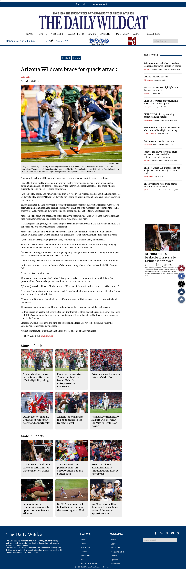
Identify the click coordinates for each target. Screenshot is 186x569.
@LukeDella (47, 335)
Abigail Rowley (148, 120)
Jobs (83, 559)
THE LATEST (151, 55)
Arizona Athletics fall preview (159, 141)
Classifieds (153, 34)
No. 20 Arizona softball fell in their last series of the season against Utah (71, 507)
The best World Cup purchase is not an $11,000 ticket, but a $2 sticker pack (162, 170)
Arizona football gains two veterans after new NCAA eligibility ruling (162, 129)
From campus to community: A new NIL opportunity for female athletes (36, 509)
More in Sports (32, 436)
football (66, 58)
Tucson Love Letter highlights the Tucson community (161, 88)
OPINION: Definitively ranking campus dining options (159, 115)
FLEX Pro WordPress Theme (90, 567)
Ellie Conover (148, 80)
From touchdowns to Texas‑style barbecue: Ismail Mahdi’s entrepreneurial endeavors (160, 154)
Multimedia (122, 34)
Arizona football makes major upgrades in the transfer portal (70, 419)
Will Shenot (147, 69)
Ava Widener (148, 144)
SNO (104, 567)
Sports (43, 34)
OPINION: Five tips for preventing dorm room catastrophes (161, 102)
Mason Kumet (148, 176)
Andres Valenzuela (150, 134)
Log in (109, 567)
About (136, 34)
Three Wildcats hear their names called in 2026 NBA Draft (160, 185)
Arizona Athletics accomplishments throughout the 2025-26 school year (105, 469)
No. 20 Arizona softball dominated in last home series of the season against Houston (105, 509)
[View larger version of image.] (71, 123)
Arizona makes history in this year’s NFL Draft (105, 376)
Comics (92, 34)
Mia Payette (147, 93)
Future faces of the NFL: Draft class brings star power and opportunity (36, 419)
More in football (33, 346)
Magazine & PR (75, 34)
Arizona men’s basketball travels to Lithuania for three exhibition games (162, 64)
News (29, 34)
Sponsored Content (89, 563)
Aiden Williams (149, 107)
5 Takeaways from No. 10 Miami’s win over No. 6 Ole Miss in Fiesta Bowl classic (105, 421)
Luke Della (25, 76)
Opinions (105, 34)
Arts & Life (57, 34)
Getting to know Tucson (156, 76)
